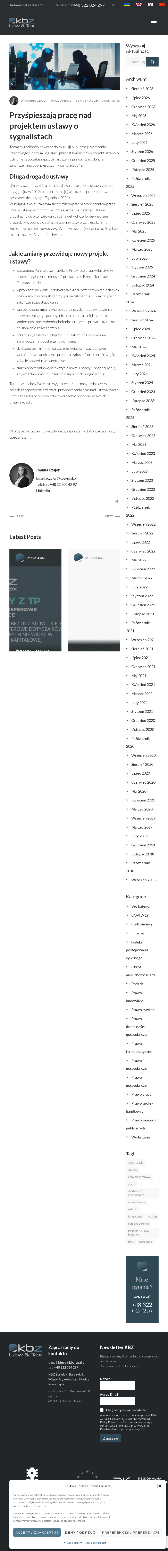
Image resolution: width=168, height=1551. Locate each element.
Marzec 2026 (141, 133)
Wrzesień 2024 (143, 311)
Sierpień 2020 (142, 764)
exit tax (133, 1209)
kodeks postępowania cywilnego (137, 950)
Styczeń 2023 (142, 480)
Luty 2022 (139, 587)
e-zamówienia (136, 1202)
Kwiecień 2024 (143, 355)
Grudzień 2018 (143, 845)
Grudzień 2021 (143, 605)
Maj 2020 (138, 791)
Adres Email (110, 1394)
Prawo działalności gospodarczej (137, 1026)
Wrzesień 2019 (143, 818)
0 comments (111, 100)
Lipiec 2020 (140, 773)
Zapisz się (110, 1438)
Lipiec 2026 (140, 97)
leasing (152, 1216)
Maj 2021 (138, 675)
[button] (160, 1486)
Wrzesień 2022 (143, 524)
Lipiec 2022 (140, 542)
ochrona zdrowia (138, 1223)
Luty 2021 (139, 702)
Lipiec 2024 (140, 329)
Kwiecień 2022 (143, 569)
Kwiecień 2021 (143, 684)
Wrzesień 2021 (143, 639)
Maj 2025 (138, 231)
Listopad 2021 (142, 614)
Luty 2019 (139, 836)
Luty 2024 (139, 373)
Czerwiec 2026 (143, 106)
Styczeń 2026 (142, 151)
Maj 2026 (138, 115)
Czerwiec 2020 (143, 782)
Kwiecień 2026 (143, 124)
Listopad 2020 (142, 729)
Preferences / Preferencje (131, 1532)
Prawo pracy (61, 100)
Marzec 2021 (141, 693)
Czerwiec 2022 (143, 551)
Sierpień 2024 (142, 320)
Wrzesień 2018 (143, 880)
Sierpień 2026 (142, 88)
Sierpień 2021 (142, 649)
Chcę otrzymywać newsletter (126, 1410)
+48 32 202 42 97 (63, 484)
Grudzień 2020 (143, 720)
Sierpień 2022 (142, 533)
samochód (145, 1241)
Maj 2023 (138, 444)
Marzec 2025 (141, 249)
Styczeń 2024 (142, 382)
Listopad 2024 (142, 285)
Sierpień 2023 (142, 426)
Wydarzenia (141, 1137)
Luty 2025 (139, 258)
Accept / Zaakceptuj (37, 1532)
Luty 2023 (139, 471)
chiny (131, 1184)
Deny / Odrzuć (80, 1532)
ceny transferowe (139, 1176)
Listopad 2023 (142, 400)
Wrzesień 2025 (143, 195)
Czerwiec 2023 (143, 435)
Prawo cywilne (143, 1009)
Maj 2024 (138, 347)
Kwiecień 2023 (143, 453)
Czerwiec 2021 (143, 666)
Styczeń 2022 (142, 596)
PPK (131, 1241)
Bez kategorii (141, 906)
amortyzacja (135, 1162)
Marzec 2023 (141, 462)
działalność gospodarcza (136, 1193)
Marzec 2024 (141, 364)
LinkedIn (43, 490)
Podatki (137, 983)
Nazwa (106, 1379)
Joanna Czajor (36, 100)
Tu (142, 1429)
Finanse (137, 933)
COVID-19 (140, 915)
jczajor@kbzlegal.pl (61, 478)
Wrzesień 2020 (143, 755)
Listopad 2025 (142, 169)
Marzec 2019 (141, 827)
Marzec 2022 (141, 578)
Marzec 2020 (141, 809)
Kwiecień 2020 (143, 800)
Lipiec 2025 (140, 213)
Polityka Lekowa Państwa (138, 1232)
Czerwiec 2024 (143, 338)
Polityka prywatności (95, 1542)
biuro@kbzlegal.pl (67, 5)
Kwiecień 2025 (143, 240)
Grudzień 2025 (143, 160)
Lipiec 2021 (140, 657)
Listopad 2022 (142, 498)
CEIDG (132, 1169)
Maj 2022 (138, 560)
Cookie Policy (74, 1542)
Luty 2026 (139, 142)
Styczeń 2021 (142, 711)
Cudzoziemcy (142, 924)
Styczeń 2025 (142, 267)
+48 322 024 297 (89, 4)
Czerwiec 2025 (143, 222)
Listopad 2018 (142, 854)
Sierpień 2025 (142, 204)
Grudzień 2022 (143, 489)
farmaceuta (135, 1216)
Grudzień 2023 (143, 391)
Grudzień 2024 (143, 276)
